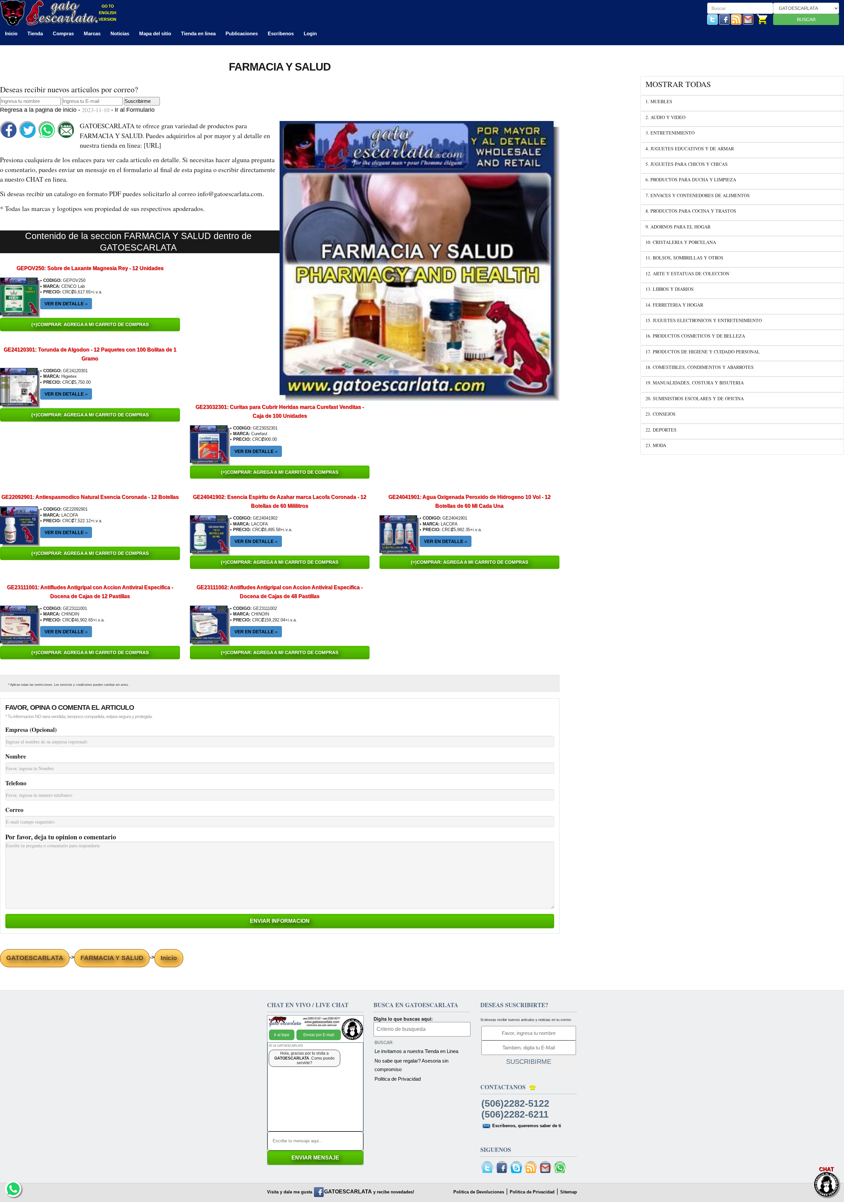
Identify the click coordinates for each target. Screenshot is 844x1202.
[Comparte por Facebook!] (9, 129)
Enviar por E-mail (318, 1035)
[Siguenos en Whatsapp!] (560, 1168)
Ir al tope (281, 1035)
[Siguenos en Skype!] (516, 1168)
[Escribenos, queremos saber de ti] (748, 19)
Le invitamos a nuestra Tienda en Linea (416, 1051)
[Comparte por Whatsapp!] (47, 129)
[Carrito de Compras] (762, 19)
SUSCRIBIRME (528, 1061)
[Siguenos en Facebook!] (724, 19)
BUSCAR (806, 19)
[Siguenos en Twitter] (712, 19)
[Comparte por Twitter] (28, 129)
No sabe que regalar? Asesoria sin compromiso (411, 1065)
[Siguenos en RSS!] (736, 19)
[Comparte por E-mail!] (66, 129)
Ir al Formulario (135, 109)
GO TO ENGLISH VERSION (107, 13)
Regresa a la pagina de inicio (39, 109)
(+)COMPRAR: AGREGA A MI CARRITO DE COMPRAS (90, 324)
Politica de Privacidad (398, 1079)
